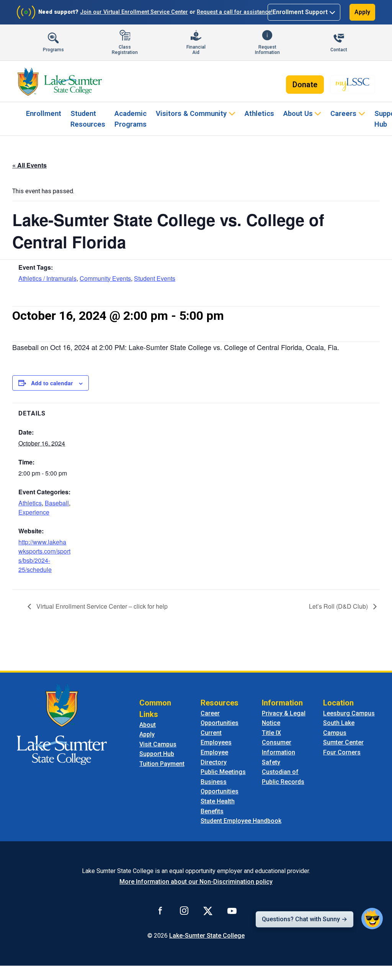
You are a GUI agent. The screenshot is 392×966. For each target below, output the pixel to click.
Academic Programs (130, 118)
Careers (343, 113)
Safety (271, 762)
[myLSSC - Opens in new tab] (352, 84)
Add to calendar (52, 383)
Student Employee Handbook (241, 820)
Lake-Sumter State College (207, 935)
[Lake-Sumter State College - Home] (60, 81)
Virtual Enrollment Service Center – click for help (101, 606)
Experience (33, 512)
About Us (298, 113)
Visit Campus (157, 744)
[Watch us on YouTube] (232, 910)
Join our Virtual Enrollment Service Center (134, 12)
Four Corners (342, 752)
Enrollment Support (300, 12)
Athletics (259, 113)
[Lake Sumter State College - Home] (62, 723)
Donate (304, 84)
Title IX (271, 732)
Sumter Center (343, 742)
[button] (372, 918)
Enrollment (43, 113)
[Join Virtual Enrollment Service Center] (26, 12)
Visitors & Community (191, 113)
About (147, 724)
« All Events (29, 165)
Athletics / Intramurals (47, 278)
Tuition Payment (162, 763)
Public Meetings (223, 771)
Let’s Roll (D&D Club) (339, 606)
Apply (362, 12)
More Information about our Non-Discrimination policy (196, 881)
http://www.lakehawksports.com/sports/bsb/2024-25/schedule (44, 556)
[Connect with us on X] (208, 910)
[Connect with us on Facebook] (160, 910)
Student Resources (87, 118)
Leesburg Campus (349, 713)
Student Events (154, 278)
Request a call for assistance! (235, 12)
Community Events (105, 278)
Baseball (57, 502)
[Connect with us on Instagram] (184, 910)
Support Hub (156, 753)
